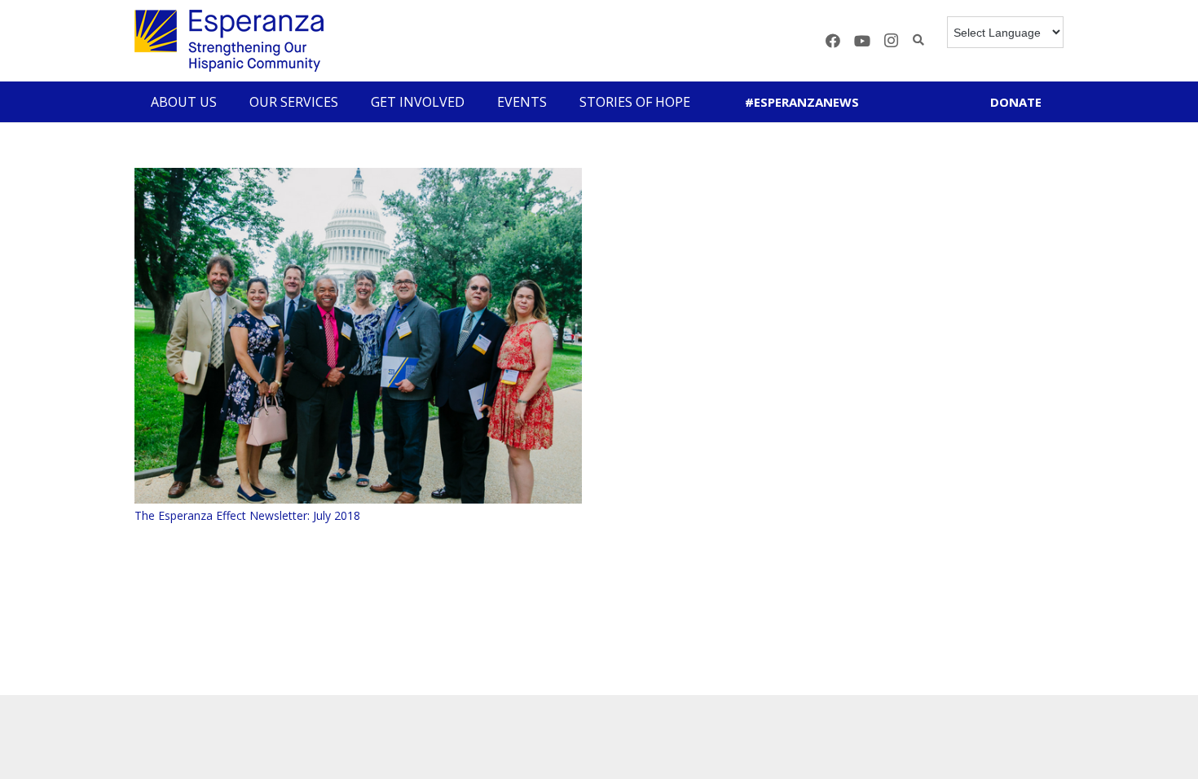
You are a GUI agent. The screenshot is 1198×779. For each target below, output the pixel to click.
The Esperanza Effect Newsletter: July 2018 (247, 515)
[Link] (229, 41)
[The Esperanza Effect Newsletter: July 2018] (358, 336)
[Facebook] (833, 40)
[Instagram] (891, 40)
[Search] (919, 40)
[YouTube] (862, 40)
